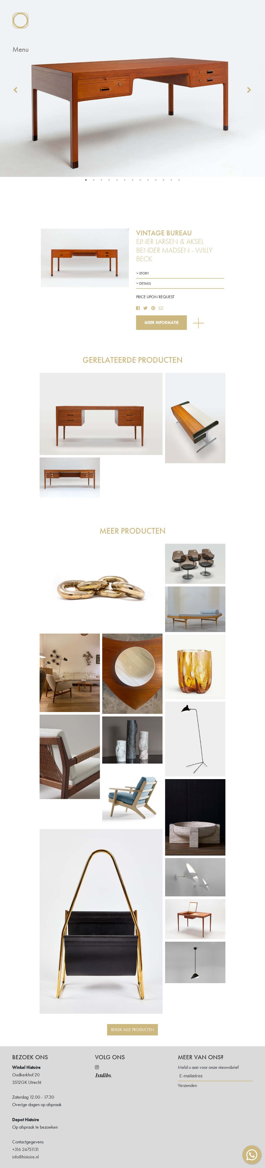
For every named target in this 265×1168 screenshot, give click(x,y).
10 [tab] (155, 180)
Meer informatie (161, 322)
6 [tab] (124, 180)
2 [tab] (93, 180)
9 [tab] (148, 180)
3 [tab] (101, 180)
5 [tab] (117, 180)
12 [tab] (171, 180)
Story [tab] (143, 273)
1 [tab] (86, 180)
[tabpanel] (132, 88)
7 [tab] (132, 180)
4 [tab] (109, 180)
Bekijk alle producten (132, 1029)
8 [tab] (140, 180)
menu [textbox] (20, 49)
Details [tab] (144, 283)
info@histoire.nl (25, 1157)
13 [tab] (179, 180)
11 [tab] (163, 180)
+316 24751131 (25, 1149)
